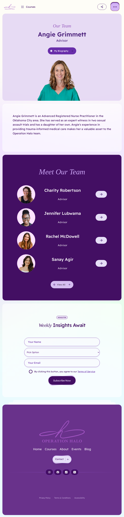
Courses (51, 449)
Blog (87, 449)
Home (37, 449)
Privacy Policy (45, 498)
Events (76, 449)
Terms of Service (86, 371)
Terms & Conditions (62, 498)
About (64, 449)
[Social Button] (49, 472)
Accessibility (79, 498)
